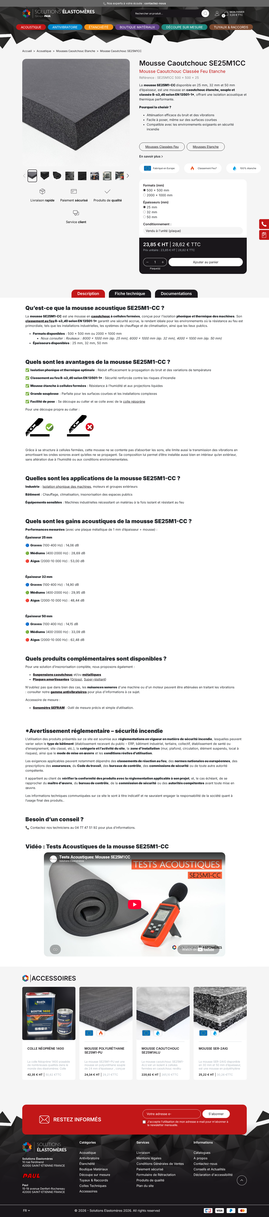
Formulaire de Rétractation (155, 1175)
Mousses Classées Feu (162, 147)
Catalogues (202, 1153)
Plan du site (145, 1186)
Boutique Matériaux (137, 27)
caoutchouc (100, 316)
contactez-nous (155, 3)
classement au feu (39, 321)
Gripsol (76, 679)
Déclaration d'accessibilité (213, 1175)
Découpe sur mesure (184, 27)
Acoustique (31, 27)
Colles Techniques (92, 1186)
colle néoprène (134, 401)
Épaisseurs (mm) (156, 202)
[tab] (88, 294)
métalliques (91, 675)
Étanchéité (99, 27)
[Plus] (163, 262)
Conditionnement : (157, 224)
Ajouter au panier (205, 262)
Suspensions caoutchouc (53, 675)
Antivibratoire (65, 27)
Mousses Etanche (206, 147)
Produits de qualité (150, 1180)
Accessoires (88, 1191)
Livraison (143, 1153)
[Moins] (147, 262)
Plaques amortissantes (51, 679)
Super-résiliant (94, 679)
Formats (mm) (153, 185)
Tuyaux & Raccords (231, 27)
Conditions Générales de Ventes (160, 1164)
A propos (200, 1158)
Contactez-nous (205, 1164)
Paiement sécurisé (149, 1169)
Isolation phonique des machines (67, 486)
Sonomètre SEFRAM (49, 708)
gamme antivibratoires (69, 692)
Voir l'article (49, 1013)
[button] (217, 13)
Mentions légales (148, 1158)
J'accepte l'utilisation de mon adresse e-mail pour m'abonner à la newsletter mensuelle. (187, 1123)
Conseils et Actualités (209, 1169)
